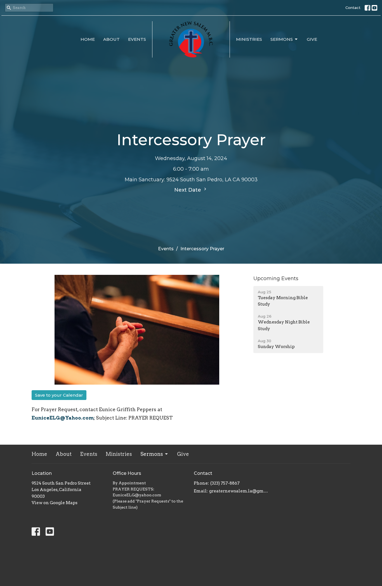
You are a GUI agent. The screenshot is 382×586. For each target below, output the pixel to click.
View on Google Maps (54, 502)
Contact (352, 7)
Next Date (188, 190)
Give (312, 39)
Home (88, 39)
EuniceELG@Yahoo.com (63, 418)
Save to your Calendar (59, 395)
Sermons (281, 39)
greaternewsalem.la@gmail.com (239, 491)
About (111, 39)
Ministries (249, 39)
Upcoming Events (275, 278)
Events (137, 39)
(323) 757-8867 (225, 483)
